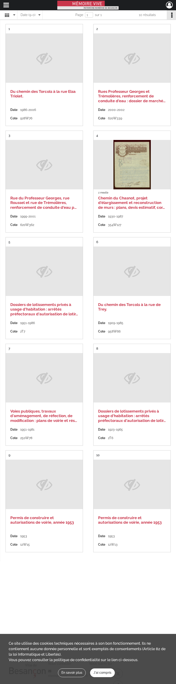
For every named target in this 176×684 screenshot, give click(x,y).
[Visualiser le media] (132, 164)
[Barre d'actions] (171, 14)
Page (79, 15)
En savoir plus (71, 672)
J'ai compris (102, 672)
